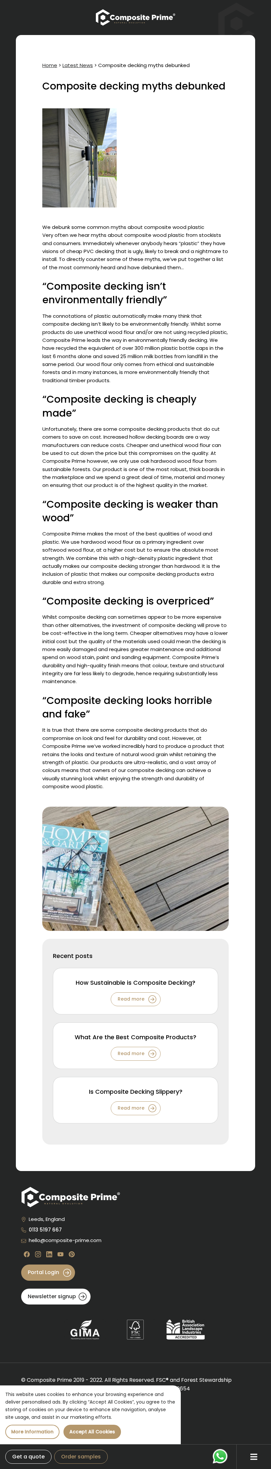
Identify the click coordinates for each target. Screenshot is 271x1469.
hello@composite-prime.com (65, 1240)
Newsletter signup (52, 1296)
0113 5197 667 (45, 1229)
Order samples (81, 1456)
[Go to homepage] (135, 17)
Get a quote (28, 1456)
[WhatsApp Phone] (220, 1456)
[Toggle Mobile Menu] (253, 1457)
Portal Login (44, 1272)
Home (49, 65)
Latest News (77, 65)
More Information (32, 1431)
